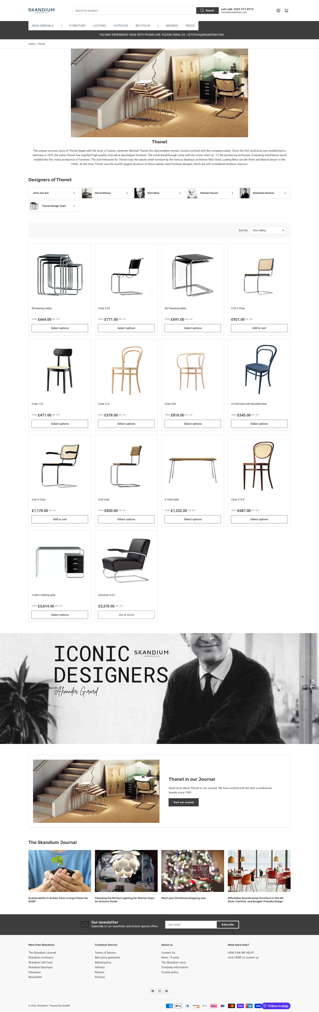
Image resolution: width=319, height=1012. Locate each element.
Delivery (100, 967)
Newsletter (35, 977)
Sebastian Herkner (263, 193)
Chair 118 (37, 403)
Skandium (42, 1005)
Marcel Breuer (103, 193)
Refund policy (103, 962)
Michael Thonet (209, 193)
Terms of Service (105, 952)
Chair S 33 (104, 308)
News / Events (170, 957)
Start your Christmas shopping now (183, 898)
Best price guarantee (107, 957)
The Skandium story (173, 962)
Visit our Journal (183, 802)
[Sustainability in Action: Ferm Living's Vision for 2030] (59, 871)
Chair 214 (103, 403)
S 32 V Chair (238, 308)
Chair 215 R (237, 499)
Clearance (34, 972)
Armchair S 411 (107, 595)
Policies (100, 977)
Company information (174, 967)
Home (31, 43)
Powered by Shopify (59, 1005)
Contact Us (168, 952)
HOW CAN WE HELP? (241, 952)
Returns (99, 972)
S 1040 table (172, 499)
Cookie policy (169, 972)
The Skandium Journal (42, 952)
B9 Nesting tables (42, 308)
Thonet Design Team (54, 206)
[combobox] (145, 10)
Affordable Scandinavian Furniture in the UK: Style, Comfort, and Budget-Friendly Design (256, 900)
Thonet (41, 43)
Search (209, 10)
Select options (60, 328)
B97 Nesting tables (175, 308)
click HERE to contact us (243, 957)
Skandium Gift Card (40, 962)
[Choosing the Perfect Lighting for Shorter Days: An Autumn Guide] (126, 871)
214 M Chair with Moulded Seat (249, 403)
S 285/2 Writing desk (43, 595)
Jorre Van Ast (41, 193)
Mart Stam (154, 193)
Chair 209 (170, 403)
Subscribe (228, 924)
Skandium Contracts (41, 957)
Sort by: (243, 230)
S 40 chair (103, 499)
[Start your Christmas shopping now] (192, 871)
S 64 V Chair (39, 499)
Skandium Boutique (40, 967)
